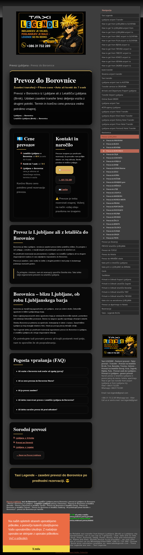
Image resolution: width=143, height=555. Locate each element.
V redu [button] (36, 548)
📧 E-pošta (63, 189)
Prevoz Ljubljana (19, 65)
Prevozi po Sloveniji (24, 442)
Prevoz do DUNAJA (113, 231)
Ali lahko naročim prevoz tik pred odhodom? (37, 409)
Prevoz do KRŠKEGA (113, 186)
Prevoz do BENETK (113, 224)
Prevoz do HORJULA (113, 161)
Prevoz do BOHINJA (113, 147)
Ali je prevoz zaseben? (28, 390)
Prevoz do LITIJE (112, 189)
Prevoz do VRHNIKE (113, 217)
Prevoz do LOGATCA (113, 193)
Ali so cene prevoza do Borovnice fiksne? (36, 381)
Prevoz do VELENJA (113, 213)
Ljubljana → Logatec (25, 447)
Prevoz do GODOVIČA (114, 158)
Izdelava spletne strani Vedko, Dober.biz (71, 552)
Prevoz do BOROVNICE (114, 151)
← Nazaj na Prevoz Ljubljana (29, 455)
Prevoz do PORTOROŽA (114, 206)
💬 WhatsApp (64, 170)
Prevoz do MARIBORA (114, 196)
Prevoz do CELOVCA (113, 227)
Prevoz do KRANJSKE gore (115, 182)
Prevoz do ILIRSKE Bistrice (115, 168)
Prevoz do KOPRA (112, 175)
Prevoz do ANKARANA (114, 140)
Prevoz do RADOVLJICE (114, 210)
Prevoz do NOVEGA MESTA (116, 200)
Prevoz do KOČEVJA (113, 179)
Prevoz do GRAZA (112, 234)
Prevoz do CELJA (112, 154)
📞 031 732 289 (65, 179)
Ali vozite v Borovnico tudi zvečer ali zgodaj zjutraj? (40, 371)
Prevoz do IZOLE (112, 172)
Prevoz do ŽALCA (112, 220)
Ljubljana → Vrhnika (25, 438)
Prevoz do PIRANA (113, 203)
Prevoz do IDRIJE (112, 165)
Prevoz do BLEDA (112, 144)
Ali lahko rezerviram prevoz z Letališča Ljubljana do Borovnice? (46, 400)
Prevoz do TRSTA (112, 238)
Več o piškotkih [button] (18, 538)
